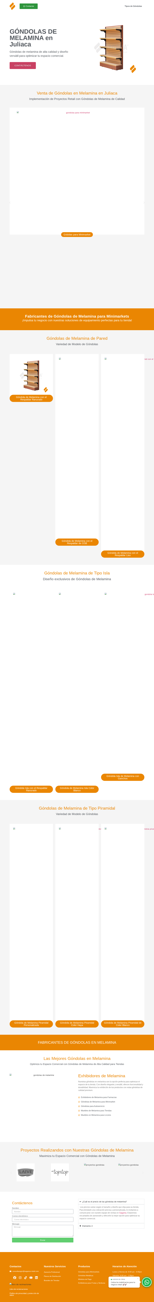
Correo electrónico (20, 1216)
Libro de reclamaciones (19, 1289)
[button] (9, 202)
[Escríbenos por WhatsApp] (147, 1282)
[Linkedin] (36, 1277)
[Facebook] (14, 1277)
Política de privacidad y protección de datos (24, 1294)
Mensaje (15, 1224)
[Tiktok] (25, 1277)
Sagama (122, 1213)
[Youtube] (31, 1277)
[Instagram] (20, 1277)
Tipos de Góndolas (133, 6)
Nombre (15, 1208)
